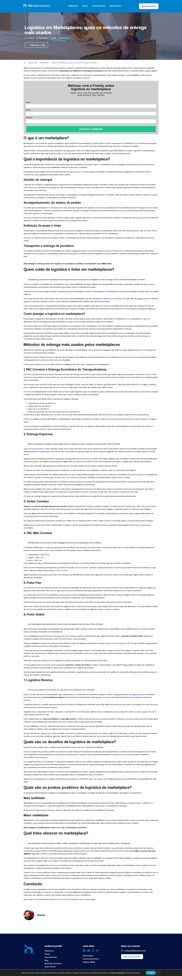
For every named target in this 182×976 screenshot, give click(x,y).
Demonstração (98, 6)
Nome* (28, 102)
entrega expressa (36, 449)
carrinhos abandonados (70, 377)
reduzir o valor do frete (58, 570)
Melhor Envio (30, 872)
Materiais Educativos (53, 963)
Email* (28, 110)
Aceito (151, 973)
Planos (85, 6)
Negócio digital (89, 962)
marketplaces (78, 848)
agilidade (112, 733)
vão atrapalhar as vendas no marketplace (105, 298)
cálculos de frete (33, 588)
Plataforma (73, 6)
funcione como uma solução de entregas (70, 477)
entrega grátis (59, 636)
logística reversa (139, 694)
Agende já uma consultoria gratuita (64, 899)
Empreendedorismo (91, 959)
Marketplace (64, 38)
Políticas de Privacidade (117, 973)
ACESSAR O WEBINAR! (91, 129)
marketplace (87, 75)
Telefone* (29, 117)
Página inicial (32, 63)
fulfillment (146, 803)
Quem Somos (115, 6)
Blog (46, 960)
